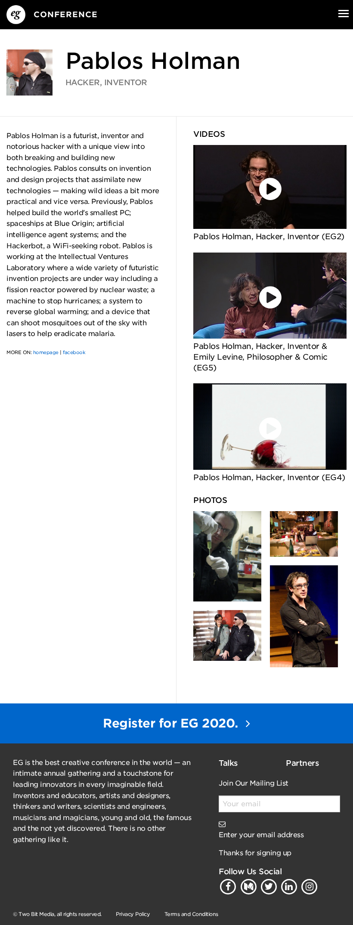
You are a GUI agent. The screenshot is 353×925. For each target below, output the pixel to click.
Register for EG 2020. (172, 723)
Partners (302, 763)
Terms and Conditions (191, 914)
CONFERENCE (66, 14)
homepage (46, 352)
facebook (74, 352)
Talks (228, 763)
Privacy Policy (133, 914)
